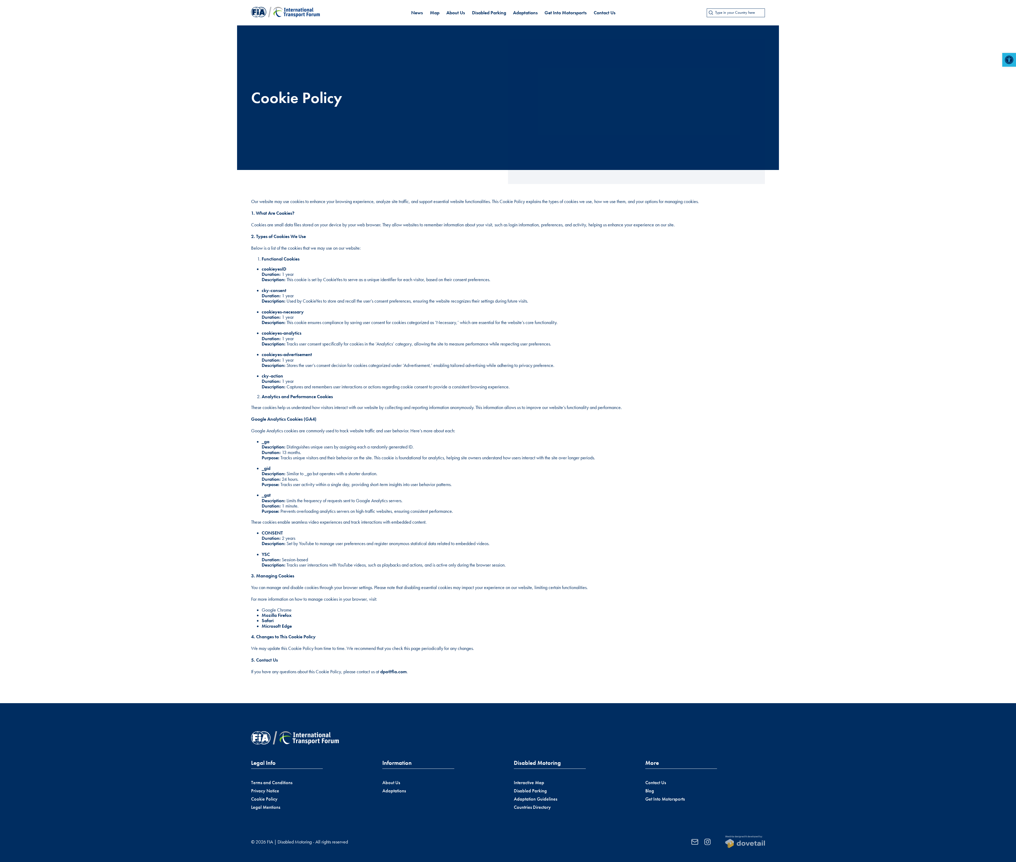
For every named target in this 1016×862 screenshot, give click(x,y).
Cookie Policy (264, 799)
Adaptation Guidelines (535, 799)
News (417, 12)
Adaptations (525, 12)
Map (434, 12)
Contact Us (604, 12)
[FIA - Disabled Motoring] (285, 12)
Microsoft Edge (277, 626)
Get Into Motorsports (566, 12)
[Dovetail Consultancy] (745, 842)
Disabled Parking (489, 12)
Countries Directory (532, 807)
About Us (455, 12)
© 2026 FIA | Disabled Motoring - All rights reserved (299, 842)
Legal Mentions (265, 807)
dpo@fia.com (393, 672)
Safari (268, 620)
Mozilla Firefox (277, 615)
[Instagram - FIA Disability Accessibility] (707, 842)
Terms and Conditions (271, 782)
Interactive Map (529, 782)
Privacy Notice (265, 791)
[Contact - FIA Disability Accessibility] (694, 842)
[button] (1009, 60)
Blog (649, 791)
